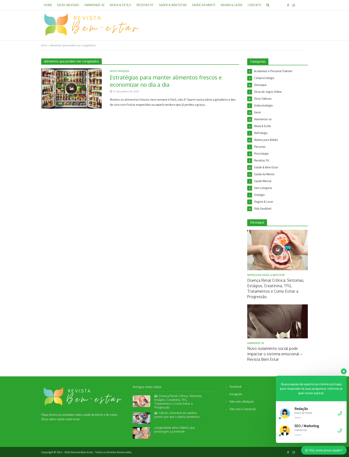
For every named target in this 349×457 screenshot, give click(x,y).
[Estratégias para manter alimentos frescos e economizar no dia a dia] (71, 88)
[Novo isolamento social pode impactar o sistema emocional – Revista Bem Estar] (277, 321)
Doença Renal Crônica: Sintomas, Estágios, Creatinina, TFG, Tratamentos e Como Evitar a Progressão (275, 288)
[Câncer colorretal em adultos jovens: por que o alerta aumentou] (141, 418)
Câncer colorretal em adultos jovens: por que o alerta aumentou (177, 414)
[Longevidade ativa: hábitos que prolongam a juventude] (141, 433)
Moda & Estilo (120, 5)
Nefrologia (254, 275)
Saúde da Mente (203, 5)
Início (44, 45)
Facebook (235, 386)
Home (48, 5)
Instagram (235, 394)
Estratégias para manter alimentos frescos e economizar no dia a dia (166, 81)
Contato (254, 5)
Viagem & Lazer (231, 5)
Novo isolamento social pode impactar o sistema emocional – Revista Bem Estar (275, 354)
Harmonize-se (94, 5)
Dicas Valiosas (68, 5)
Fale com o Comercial (242, 409)
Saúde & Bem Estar (173, 5)
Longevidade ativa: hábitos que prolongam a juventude (174, 429)
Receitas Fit (145, 5)
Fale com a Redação (241, 401)
